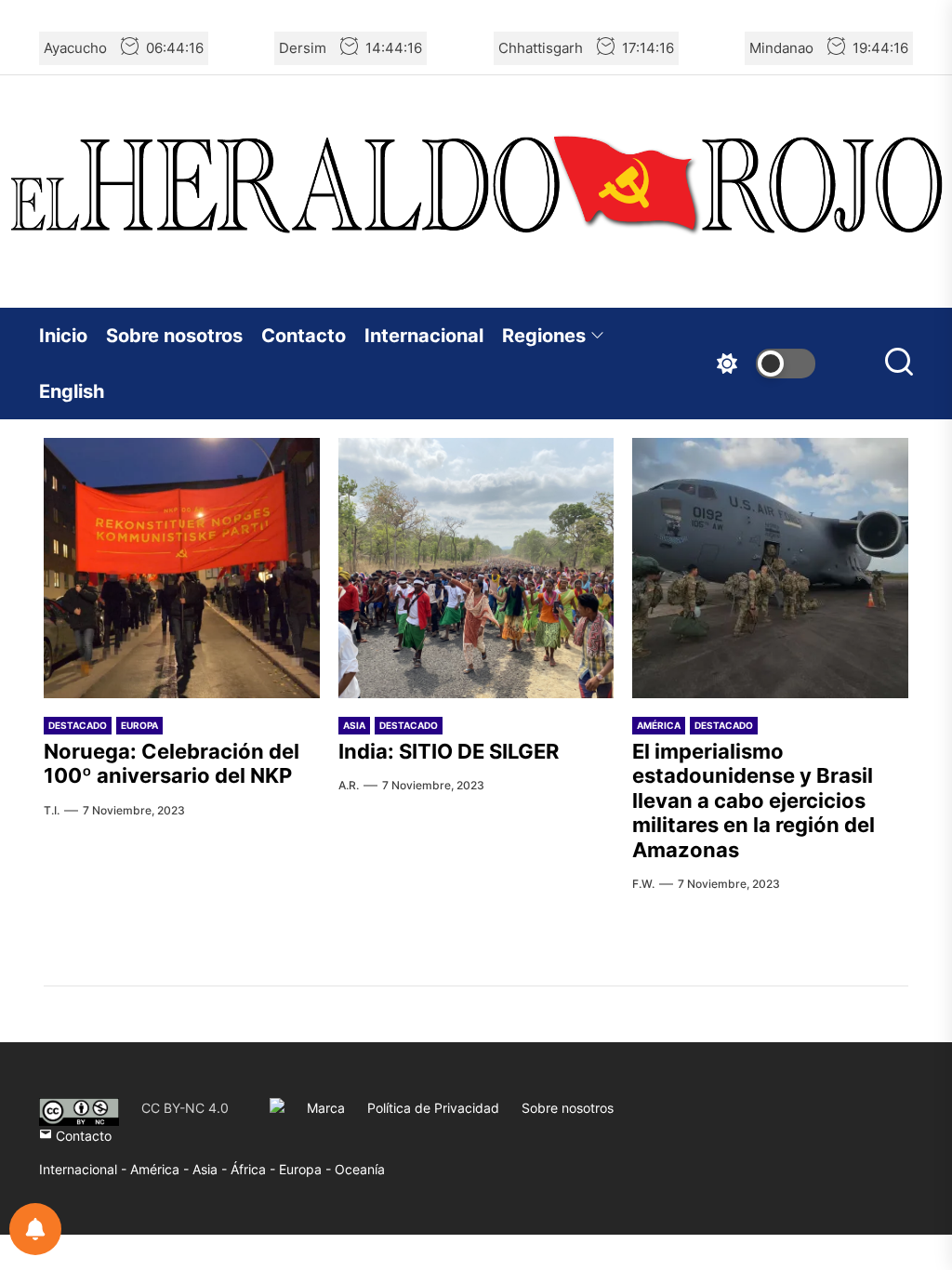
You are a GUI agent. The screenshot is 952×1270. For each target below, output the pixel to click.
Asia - (211, 1169)
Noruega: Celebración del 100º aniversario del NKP (171, 763)
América (659, 725)
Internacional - (84, 1169)
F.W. (643, 884)
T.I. (52, 810)
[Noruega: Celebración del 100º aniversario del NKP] (182, 568)
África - (255, 1169)
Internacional (423, 335)
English (71, 391)
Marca (326, 1108)
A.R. (348, 785)
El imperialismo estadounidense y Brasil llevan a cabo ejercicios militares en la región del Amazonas (753, 800)
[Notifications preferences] (35, 1229)
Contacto (303, 335)
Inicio (63, 335)
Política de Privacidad (433, 1108)
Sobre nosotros (174, 335)
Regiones (544, 335)
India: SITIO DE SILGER (448, 751)
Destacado (77, 725)
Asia (354, 725)
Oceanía (360, 1169)
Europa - (307, 1169)
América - (161, 1169)
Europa (139, 725)
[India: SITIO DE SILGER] (476, 568)
